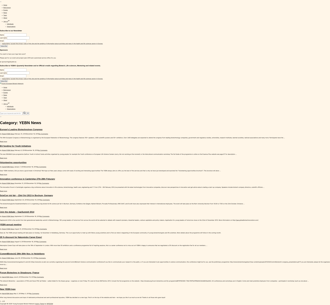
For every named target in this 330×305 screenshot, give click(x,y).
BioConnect (7, 7)
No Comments (43, 134)
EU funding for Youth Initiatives (15, 146)
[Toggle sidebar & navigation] (0, 116)
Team (5, 15)
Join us (5, 21)
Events (5, 10)
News (5, 13)
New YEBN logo (8, 289)
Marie (4, 277)
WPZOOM (50, 304)
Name (2, 35)
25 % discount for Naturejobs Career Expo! (21, 237)
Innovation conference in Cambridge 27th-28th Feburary (27, 179)
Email (2, 41)
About (5, 18)
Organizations (11, 26)
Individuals (10, 24)
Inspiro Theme (39, 304)
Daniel (4, 167)
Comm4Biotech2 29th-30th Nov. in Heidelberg (22, 254)
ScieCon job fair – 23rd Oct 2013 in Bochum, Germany (26, 195)
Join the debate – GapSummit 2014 (17, 212)
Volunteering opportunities (13, 162)
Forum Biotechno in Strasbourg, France (19, 272)
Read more (3, 141)
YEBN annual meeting (10, 224)
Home (5, 5)
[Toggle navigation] (0, 1)
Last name (3, 38)
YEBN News (10, 134)
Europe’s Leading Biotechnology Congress (21, 129)
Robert (4, 134)
